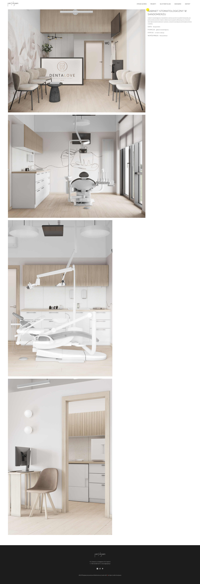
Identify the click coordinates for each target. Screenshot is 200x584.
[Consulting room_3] (76, 166)
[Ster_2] (76, 457)
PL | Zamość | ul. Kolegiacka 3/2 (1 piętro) (100, 561)
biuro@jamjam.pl (106, 563)
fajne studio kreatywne (115, 575)
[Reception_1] (76, 60)
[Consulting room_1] (76, 298)
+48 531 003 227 (95, 563)
